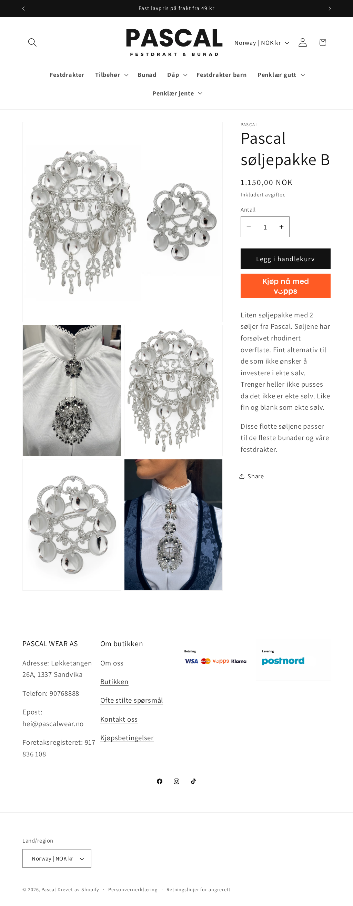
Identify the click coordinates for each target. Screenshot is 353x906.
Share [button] (256, 476)
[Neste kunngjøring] (329, 8)
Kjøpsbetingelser (127, 737)
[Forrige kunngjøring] (23, 8)
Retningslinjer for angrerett (199, 889)
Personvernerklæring (133, 889)
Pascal (49, 889)
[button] (32, 42)
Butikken (114, 681)
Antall (248, 209)
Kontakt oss (119, 719)
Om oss (112, 663)
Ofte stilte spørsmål (131, 700)
